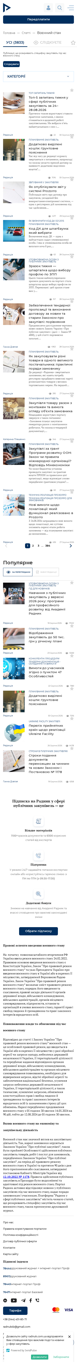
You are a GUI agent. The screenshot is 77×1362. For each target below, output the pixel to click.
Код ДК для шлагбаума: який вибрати (49, 231)
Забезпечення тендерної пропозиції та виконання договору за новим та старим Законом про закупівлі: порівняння (50, 313)
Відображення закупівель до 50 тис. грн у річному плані (46, 637)
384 (47, 545)
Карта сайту (10, 1254)
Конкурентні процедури (44, 659)
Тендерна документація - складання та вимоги (45, 663)
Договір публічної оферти (20, 1241)
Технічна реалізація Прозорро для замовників (50, 499)
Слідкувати (11, 64)
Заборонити (61, 1357)
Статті (26, 32)
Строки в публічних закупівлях (48, 751)
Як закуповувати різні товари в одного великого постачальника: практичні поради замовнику (51, 362)
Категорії (16, 76)
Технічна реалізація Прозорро (48, 495)
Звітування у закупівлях (44, 183)
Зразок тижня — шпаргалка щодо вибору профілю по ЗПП (50, 270)
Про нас (8, 1222)
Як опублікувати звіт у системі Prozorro (47, 189)
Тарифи (15, 1310)
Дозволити (40, 1357)
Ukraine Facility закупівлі (44, 722)
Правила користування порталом (25, 1228)
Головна (9, 32)
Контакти (9, 1247)
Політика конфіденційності (20, 1234)
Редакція (8, 623)
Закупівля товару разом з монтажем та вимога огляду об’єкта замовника (50, 407)
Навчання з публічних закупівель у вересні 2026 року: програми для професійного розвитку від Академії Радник (47, 603)
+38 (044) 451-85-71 (15, 1319)
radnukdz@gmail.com (16, 1326)
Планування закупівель (44, 140)
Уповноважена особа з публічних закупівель (44, 261)
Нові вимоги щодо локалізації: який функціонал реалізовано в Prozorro (51, 511)
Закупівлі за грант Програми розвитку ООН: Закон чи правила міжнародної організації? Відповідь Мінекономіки (50, 457)
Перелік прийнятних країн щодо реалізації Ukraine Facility (47, 730)
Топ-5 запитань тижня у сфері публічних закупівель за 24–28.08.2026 (48, 103)
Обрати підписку (38, 931)
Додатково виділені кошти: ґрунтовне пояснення (45, 148)
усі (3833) (15, 42)
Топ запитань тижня (41, 93)
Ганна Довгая (10, 781)
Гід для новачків (39, 589)
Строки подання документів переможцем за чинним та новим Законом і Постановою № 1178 (49, 763)
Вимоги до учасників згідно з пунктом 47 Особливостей (46, 672)
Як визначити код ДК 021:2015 (46, 221)
